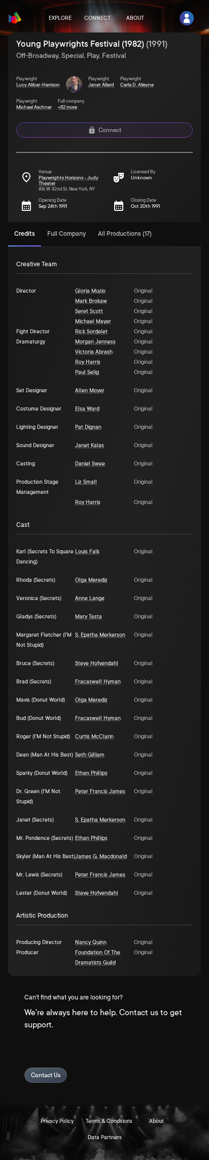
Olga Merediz (91, 580)
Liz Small (86, 482)
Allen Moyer (89, 391)
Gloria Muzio (90, 291)
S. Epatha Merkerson (100, 635)
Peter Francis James (100, 792)
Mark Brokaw (91, 301)
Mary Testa (88, 617)
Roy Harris (87, 362)
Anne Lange (89, 598)
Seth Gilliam (89, 755)
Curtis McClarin (94, 737)
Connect (97, 18)
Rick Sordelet (91, 332)
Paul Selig (87, 372)
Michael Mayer (93, 322)
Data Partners (105, 1138)
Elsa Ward (87, 409)
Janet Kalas (89, 446)
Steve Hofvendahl (96, 664)
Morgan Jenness (95, 342)
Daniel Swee (90, 464)
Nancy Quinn (91, 942)
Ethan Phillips (91, 773)
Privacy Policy (57, 1121)
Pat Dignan (88, 427)
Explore (60, 18)
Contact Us (45, 1075)
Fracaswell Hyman (98, 682)
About (135, 18)
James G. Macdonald (101, 857)
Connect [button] (109, 130)
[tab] (24, 234)
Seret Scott (89, 311)
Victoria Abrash (94, 352)
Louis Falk (87, 552)
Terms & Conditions (109, 1121)
